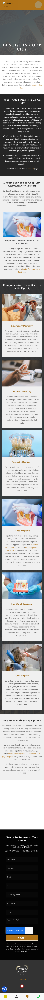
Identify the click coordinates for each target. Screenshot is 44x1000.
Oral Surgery (22, 676)
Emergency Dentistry (22, 326)
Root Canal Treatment (22, 604)
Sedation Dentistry (22, 391)
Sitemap (22, 980)
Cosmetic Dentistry (22, 462)
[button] (4, 989)
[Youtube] (22, 986)
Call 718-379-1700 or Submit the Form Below (22, 851)
